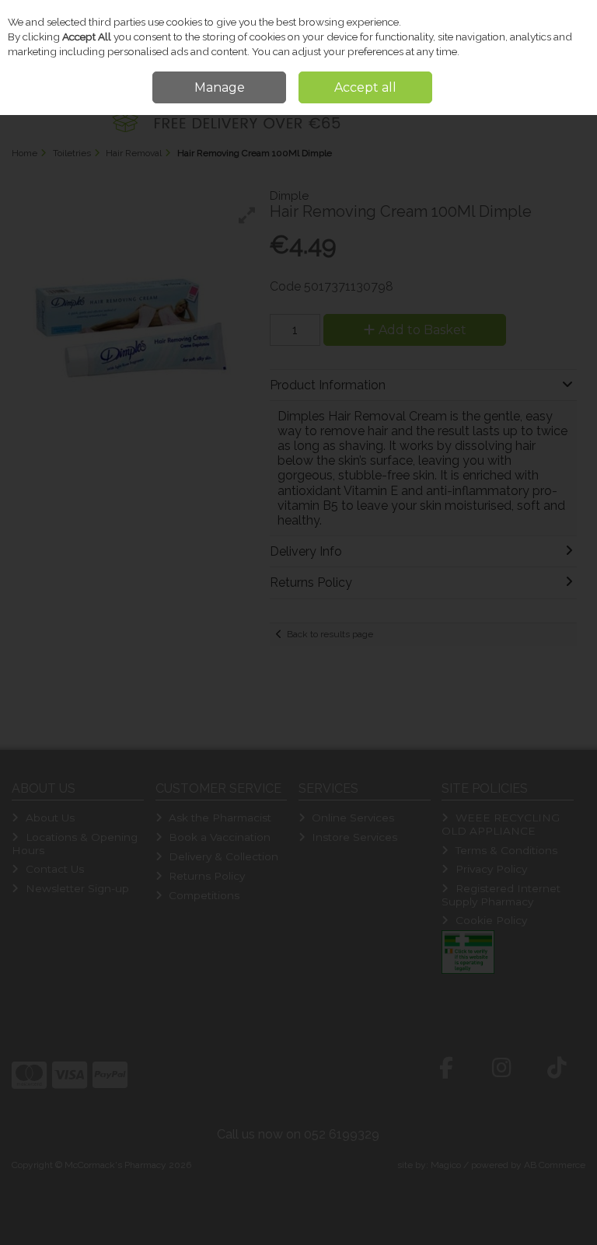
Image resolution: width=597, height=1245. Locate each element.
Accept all (365, 87)
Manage (219, 87)
